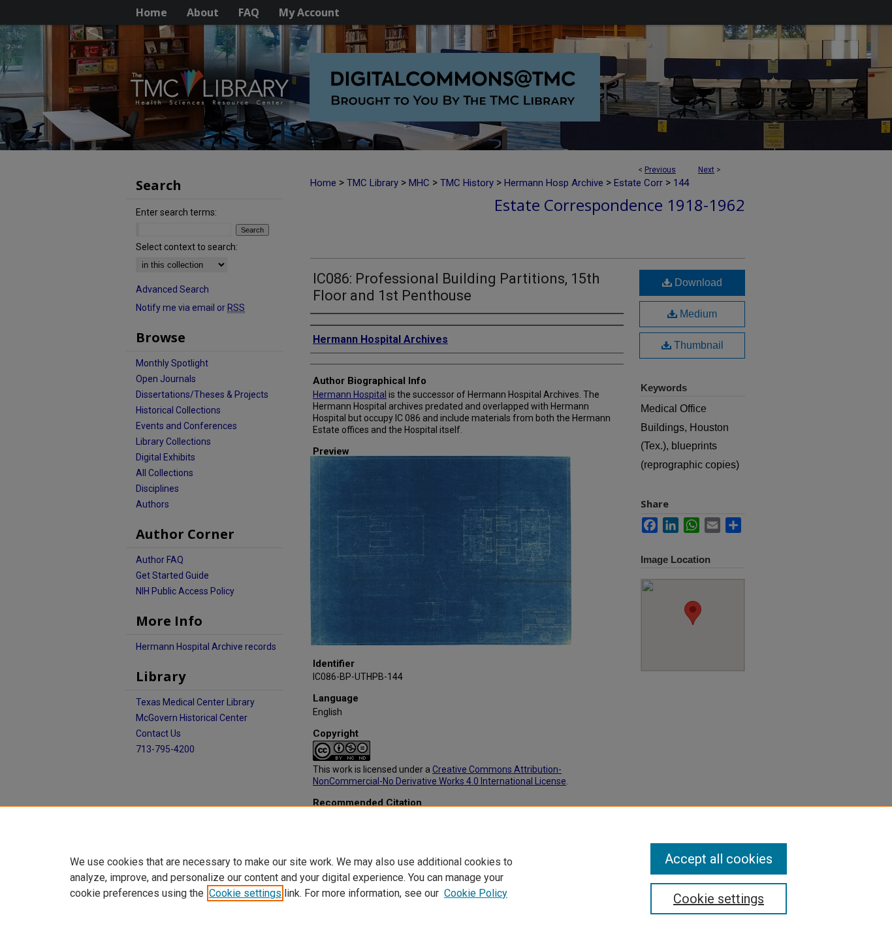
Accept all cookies (719, 859)
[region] (446, 877)
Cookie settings (245, 893)
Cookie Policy (475, 893)
